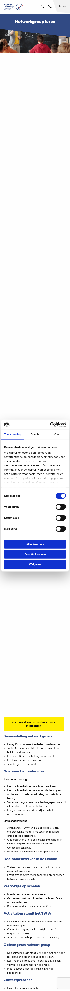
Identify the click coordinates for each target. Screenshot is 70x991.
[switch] (61, 507)
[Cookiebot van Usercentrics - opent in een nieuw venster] (50, 424)
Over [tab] (57, 434)
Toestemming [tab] (12, 434)
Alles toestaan (35, 544)
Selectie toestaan (35, 554)
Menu (62, 6)
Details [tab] (35, 434)
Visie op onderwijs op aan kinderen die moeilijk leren (34, 723)
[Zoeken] (42, 6)
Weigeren (35, 564)
